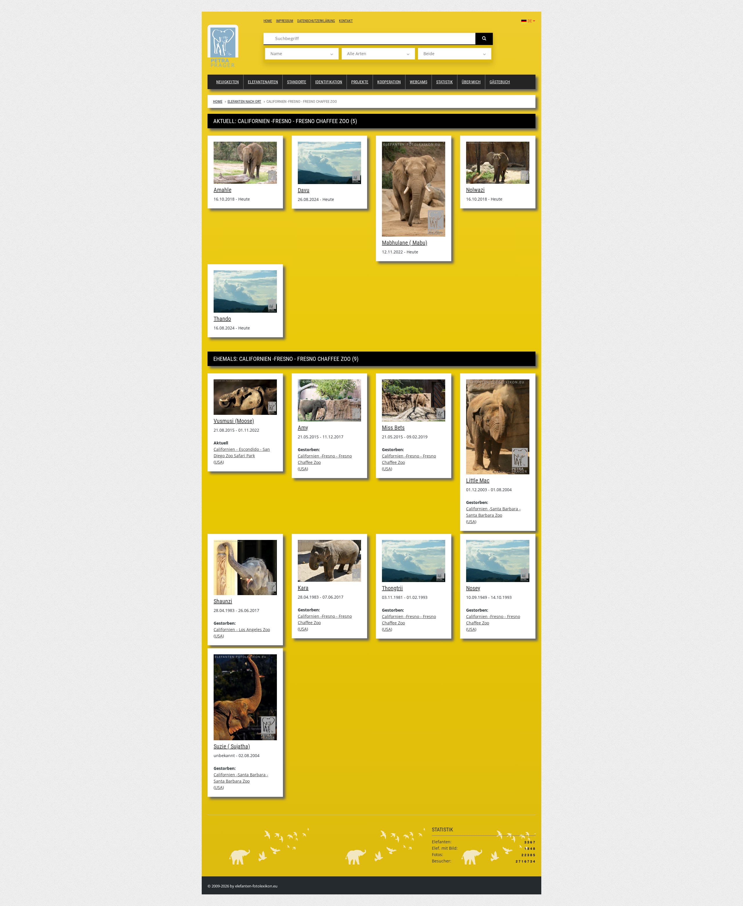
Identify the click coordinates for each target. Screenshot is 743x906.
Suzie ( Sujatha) (232, 746)
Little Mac (477, 480)
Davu (303, 190)
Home (268, 21)
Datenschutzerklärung (316, 21)
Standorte (296, 82)
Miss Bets (393, 427)
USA (219, 462)
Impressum (284, 21)
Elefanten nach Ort (244, 101)
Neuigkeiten (227, 82)
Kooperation (389, 82)
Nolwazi (475, 189)
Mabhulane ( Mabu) (404, 242)
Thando (222, 318)
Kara (303, 587)
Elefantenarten (263, 82)
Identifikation (328, 82)
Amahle (222, 189)
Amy (303, 427)
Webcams (418, 82)
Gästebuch (500, 82)
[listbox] (301, 54)
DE (530, 21)
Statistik (444, 82)
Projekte (359, 82)
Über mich (471, 82)
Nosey (473, 588)
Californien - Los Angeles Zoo (242, 629)
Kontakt (346, 21)
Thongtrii (392, 588)
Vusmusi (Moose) (234, 420)
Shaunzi (223, 601)
